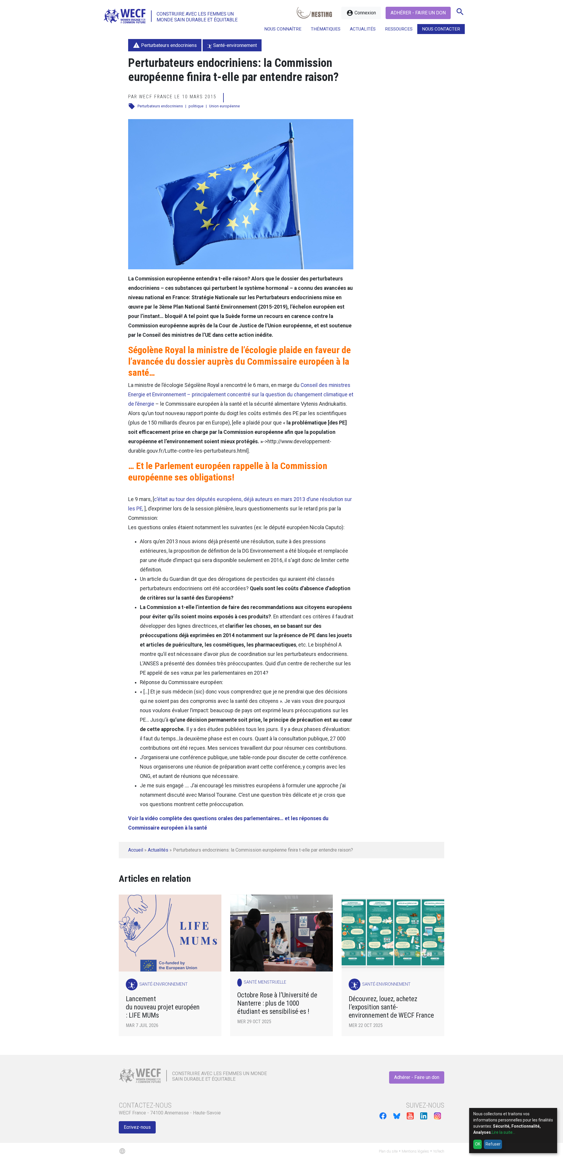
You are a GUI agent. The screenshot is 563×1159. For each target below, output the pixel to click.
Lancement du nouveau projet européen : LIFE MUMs (163, 1007)
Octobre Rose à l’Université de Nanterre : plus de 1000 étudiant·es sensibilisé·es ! (277, 1003)
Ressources (399, 29)
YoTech (438, 1151)
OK (477, 1144)
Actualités (158, 850)
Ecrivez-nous (137, 1127)
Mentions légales (415, 1151)
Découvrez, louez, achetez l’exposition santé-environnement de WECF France (392, 1007)
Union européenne (224, 106)
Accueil (135, 850)
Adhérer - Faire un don (418, 13)
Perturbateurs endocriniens (160, 106)
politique (196, 106)
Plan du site (388, 1151)
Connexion (361, 12)
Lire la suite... (503, 1132)
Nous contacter (441, 29)
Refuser (493, 1144)
